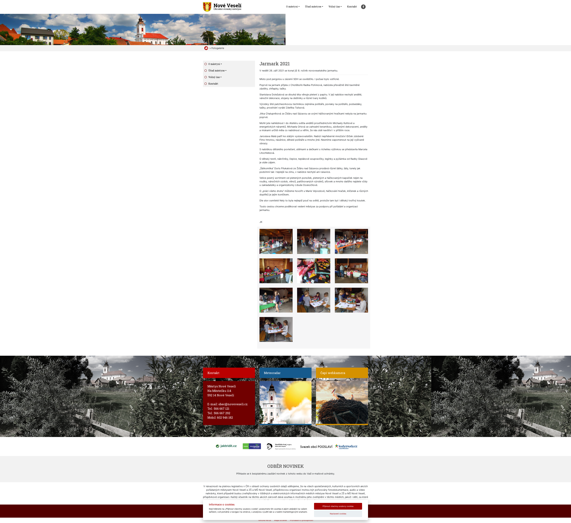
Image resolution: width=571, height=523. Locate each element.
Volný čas (334, 6)
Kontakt (352, 6)
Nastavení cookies (338, 514)
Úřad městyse (313, 6)
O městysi (292, 6)
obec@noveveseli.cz (233, 404)
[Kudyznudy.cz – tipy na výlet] (346, 446)
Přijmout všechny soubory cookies (338, 506)
